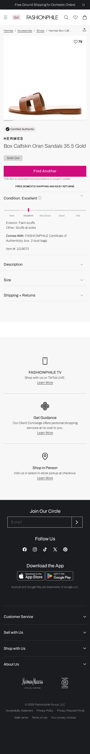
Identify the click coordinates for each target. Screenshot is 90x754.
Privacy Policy (45, 710)
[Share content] (84, 30)
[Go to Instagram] (35, 549)
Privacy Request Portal (70, 710)
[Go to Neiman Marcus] (32, 683)
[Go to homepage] (42, 17)
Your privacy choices (63, 717)
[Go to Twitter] (55, 549)
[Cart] (84, 17)
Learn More (45, 382)
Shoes (40, 30)
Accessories (25, 30)
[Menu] (5, 17)
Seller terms (21, 717)
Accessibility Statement (19, 710)
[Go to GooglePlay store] (59, 579)
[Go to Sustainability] (65, 683)
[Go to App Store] (31, 579)
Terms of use (39, 717)
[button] (66, 17)
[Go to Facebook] (25, 549)
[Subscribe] (77, 522)
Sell (16, 17)
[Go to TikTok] (45, 549)
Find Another (45, 171)
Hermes (8, 30)
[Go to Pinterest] (65, 549)
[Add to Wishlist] (78, 41)
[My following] (75, 17)
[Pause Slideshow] (83, 5)
